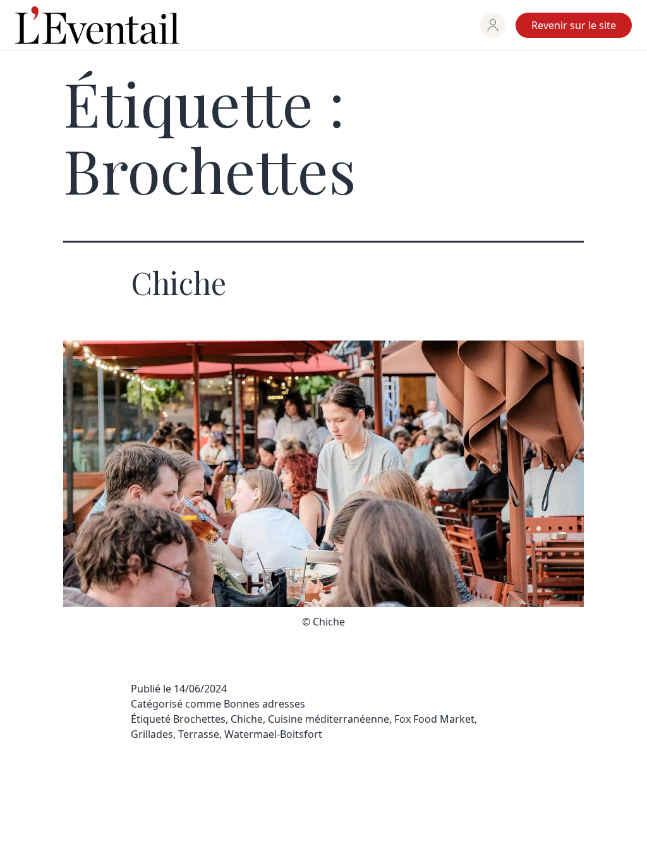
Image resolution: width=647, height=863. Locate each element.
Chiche (178, 282)
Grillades (152, 734)
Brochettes (199, 719)
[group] (492, 25)
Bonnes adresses (264, 704)
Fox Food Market (434, 719)
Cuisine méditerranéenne (328, 719)
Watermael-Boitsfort (273, 734)
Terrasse (198, 734)
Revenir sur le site (573, 25)
